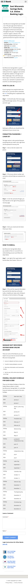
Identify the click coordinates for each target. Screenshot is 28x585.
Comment (6, 517)
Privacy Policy (9, 582)
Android (12, 47)
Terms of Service (18, 582)
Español (16, 57)
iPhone (16, 47)
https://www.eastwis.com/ (14, 42)
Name (5, 531)
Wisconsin (15, 50)
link (6, 93)
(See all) (5, 544)
